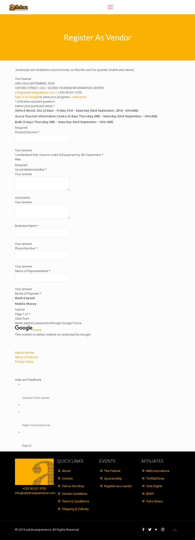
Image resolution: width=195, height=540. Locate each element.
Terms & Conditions (75, 501)
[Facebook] (143, 529)
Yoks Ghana (154, 501)
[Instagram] (162, 529)
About (66, 471)
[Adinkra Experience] (18, 7)
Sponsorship (113, 478)
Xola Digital (154, 486)
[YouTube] (156, 529)
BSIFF (150, 493)
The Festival (112, 471)
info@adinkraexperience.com (35, 92)
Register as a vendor (118, 486)
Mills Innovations (157, 471)
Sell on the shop (73, 486)
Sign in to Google (27, 97)
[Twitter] (149, 529)
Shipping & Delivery (75, 509)
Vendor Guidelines (74, 493)
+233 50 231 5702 (34, 488)
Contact (67, 478)
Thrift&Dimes (155, 478)
